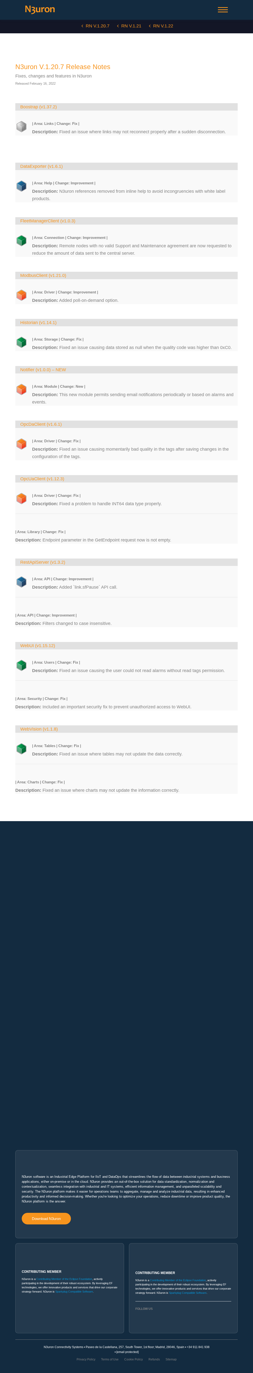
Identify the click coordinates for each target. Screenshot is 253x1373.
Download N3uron (46, 1219)
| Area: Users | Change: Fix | (56, 662)
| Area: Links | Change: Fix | (55, 123)
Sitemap (171, 1359)
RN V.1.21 (131, 25)
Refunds (154, 1359)
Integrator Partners (27, 1034)
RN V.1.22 (163, 25)
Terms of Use (110, 1359)
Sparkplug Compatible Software (74, 1291)
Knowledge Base (26, 994)
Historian (21, 925)
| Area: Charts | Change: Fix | (40, 782)
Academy (21, 1005)
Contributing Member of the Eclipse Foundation (64, 1278)
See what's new (25, 885)
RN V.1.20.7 (97, 25)
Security (20, 862)
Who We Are (23, 1063)
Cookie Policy (133, 1359)
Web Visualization (27, 936)
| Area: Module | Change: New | (58, 386)
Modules (21, 851)
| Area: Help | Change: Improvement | (63, 183)
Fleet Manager (25, 947)
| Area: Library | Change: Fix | (40, 532)
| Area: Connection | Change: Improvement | (69, 237)
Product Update (25, 1108)
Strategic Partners (27, 1045)
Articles (20, 1119)
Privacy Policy (86, 1359)
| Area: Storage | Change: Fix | (58, 339)
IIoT (17, 914)
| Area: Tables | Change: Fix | (56, 746)
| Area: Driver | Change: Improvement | (65, 292)
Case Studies (24, 1086)
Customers (22, 1075)
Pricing (20, 976)
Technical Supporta (28, 1016)
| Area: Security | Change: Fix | (41, 698)
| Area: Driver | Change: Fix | (56, 441)
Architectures (24, 873)
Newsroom (22, 1097)
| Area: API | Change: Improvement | (62, 579)
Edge (18, 903)
